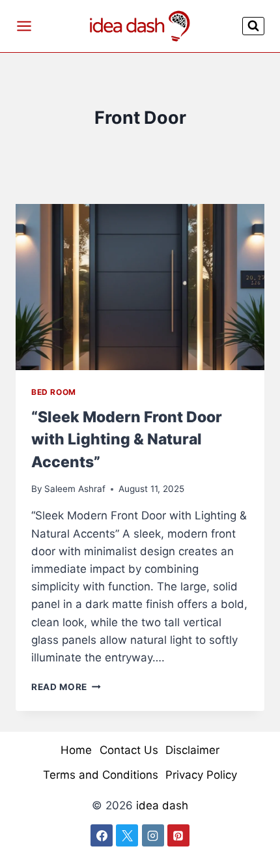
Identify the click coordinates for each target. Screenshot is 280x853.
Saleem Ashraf (74, 489)
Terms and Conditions (100, 774)
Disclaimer (192, 750)
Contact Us (129, 750)
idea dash (162, 805)
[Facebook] (102, 835)
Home (76, 750)
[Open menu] (24, 26)
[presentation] (140, 287)
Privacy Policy (201, 774)
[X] (127, 835)
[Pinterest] (178, 835)
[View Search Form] (253, 26)
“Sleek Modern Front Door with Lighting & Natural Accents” (126, 439)
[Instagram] (153, 835)
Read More (66, 687)
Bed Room (53, 392)
